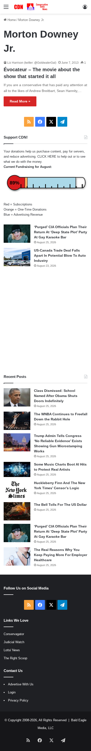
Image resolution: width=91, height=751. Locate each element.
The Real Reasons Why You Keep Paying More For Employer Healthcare (60, 555)
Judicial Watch (14, 642)
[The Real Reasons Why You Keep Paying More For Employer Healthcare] (17, 556)
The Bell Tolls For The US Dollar (60, 505)
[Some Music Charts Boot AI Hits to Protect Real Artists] (17, 469)
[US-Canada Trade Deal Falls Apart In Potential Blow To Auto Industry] (17, 257)
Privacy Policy (18, 700)
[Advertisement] (45, 321)
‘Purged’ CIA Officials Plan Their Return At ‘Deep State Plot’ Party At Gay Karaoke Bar (60, 232)
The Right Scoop (15, 658)
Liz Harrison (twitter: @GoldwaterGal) (31, 62)
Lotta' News (12, 650)
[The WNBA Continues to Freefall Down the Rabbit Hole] (17, 421)
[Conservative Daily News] (31, 6)
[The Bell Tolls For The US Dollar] (17, 511)
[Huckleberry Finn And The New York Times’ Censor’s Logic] (17, 489)
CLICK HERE (46, 156)
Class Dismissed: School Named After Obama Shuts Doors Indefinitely (55, 396)
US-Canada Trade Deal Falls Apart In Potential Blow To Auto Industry (60, 255)
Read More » (20, 101)
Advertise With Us (20, 684)
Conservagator (14, 634)
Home (11, 20)
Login (12, 692)
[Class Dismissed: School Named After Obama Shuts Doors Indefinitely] (17, 397)
